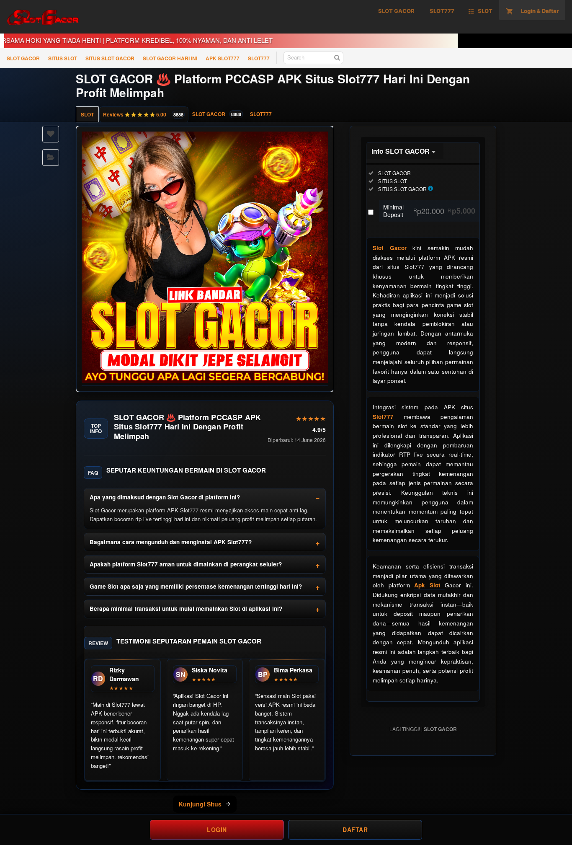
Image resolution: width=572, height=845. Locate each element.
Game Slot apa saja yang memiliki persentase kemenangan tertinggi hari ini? (196, 586)
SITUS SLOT (62, 58)
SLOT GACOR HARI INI (170, 58)
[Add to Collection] (50, 157)
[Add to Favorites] (50, 134)
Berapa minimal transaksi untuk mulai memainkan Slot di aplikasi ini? (186, 608)
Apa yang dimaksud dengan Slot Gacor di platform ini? (165, 497)
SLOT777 (259, 58)
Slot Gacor (390, 248)
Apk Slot (429, 585)
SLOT (87, 114)
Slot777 (383, 417)
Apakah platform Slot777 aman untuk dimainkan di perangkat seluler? (186, 564)
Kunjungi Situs (200, 804)
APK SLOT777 (223, 58)
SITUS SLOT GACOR (109, 58)
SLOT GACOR (23, 58)
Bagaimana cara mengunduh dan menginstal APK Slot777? (171, 542)
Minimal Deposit (429, 210)
